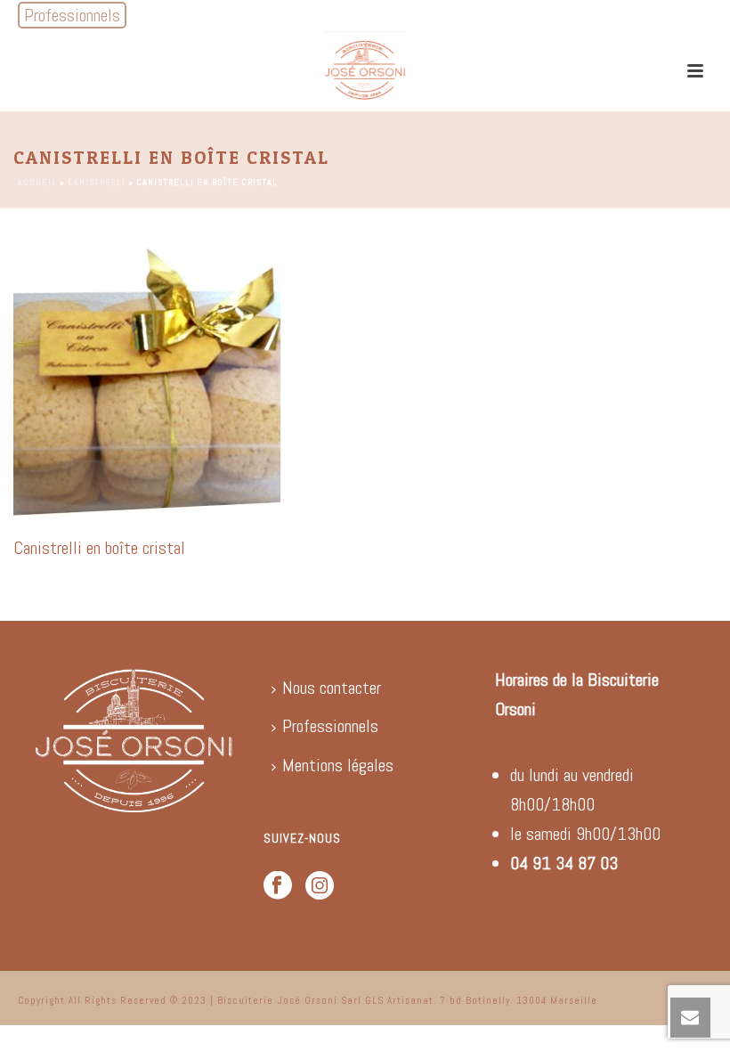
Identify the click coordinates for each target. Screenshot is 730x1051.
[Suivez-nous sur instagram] (319, 886)
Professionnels (330, 725)
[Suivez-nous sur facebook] (278, 886)
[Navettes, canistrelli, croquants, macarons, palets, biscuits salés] (365, 71)
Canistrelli (97, 182)
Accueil (37, 182)
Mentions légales (337, 765)
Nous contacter (331, 687)
